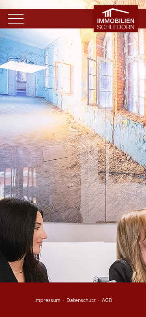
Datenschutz (81, 300)
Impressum (47, 300)
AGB (107, 300)
